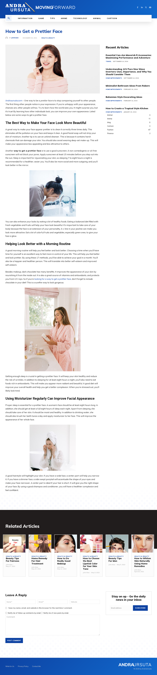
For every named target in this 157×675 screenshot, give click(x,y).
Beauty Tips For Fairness (12, 559)
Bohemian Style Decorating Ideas (124, 97)
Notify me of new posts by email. (56, 613)
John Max (14, 38)
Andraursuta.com (13, 100)
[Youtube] (150, 7)
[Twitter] (145, 7)
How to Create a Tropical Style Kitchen (127, 108)
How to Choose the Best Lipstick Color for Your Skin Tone (91, 563)
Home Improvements (114, 78)
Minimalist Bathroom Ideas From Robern (128, 85)
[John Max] (7, 38)
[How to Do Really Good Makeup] (66, 544)
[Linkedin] (141, 7)
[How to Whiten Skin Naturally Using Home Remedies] (143, 544)
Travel (108, 61)
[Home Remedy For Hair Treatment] (40, 544)
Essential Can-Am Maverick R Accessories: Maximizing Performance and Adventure (128, 56)
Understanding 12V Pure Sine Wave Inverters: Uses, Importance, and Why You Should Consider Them (128, 72)
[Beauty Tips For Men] (117, 544)
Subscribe (140, 608)
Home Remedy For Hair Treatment (39, 561)
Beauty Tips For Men (115, 559)
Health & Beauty (48, 38)
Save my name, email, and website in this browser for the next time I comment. (40, 608)
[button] (9, 18)
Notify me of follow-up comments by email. (24, 613)
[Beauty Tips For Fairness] (14, 544)
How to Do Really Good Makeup (63, 561)
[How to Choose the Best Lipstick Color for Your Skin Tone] (91, 544)
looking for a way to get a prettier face (52, 279)
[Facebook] (137, 7)
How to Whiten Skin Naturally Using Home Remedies (142, 562)
